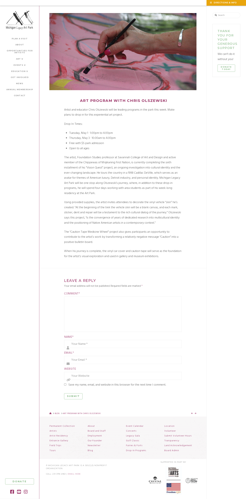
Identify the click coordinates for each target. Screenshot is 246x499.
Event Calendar (134, 426)
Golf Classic (132, 440)
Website (70, 369)
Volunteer (170, 431)
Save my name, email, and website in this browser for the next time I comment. (117, 384)
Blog (90, 450)
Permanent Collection (62, 426)
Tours (53, 450)
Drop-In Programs (136, 450)
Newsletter (94, 445)
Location (169, 426)
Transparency (171, 440)
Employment (95, 436)
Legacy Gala (133, 436)
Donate (20, 481)
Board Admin (171, 450)
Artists (53, 431)
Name (68, 337)
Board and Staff (97, 431)
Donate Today (226, 68)
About (91, 426)
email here (74, 474)
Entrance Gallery (59, 440)
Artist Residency (59, 436)
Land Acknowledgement (178, 445)
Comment (72, 293)
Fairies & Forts (134, 445)
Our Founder (95, 440)
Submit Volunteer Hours (178, 436)
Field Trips (55, 445)
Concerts (131, 431)
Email (69, 352)
